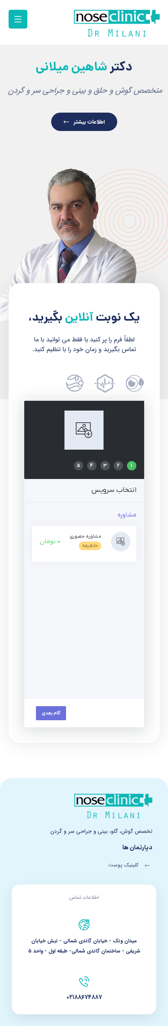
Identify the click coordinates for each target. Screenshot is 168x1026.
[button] (18, 19)
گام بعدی (51, 713)
